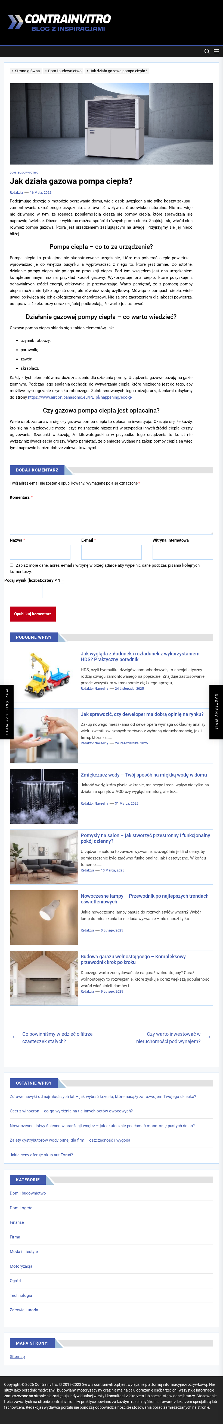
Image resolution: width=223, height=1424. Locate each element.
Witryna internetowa (171, 540)
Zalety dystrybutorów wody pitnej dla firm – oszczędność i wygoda (70, 1140)
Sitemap (17, 1356)
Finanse (17, 1222)
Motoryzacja (21, 1266)
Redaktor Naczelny (94, 689)
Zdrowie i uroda (24, 1309)
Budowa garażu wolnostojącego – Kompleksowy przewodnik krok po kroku (133, 959)
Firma (15, 1237)
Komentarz (21, 497)
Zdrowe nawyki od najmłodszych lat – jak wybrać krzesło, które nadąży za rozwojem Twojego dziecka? (103, 1096)
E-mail (88, 540)
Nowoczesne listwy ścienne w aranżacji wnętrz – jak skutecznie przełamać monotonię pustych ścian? (102, 1125)
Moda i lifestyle (24, 1251)
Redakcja (16, 193)
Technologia (21, 1295)
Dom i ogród (21, 1207)
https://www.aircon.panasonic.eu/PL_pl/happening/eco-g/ (80, 397)
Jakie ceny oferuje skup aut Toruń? (41, 1155)
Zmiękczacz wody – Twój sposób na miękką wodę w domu (144, 775)
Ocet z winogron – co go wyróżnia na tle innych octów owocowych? (71, 1111)
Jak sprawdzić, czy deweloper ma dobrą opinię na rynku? (142, 714)
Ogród (15, 1280)
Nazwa (17, 540)
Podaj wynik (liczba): (23, 580)
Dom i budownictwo (28, 1193)
